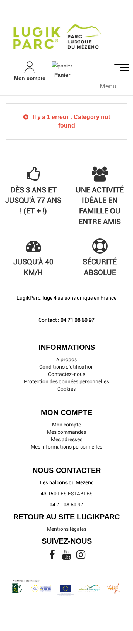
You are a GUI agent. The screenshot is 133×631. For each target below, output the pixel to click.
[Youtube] (67, 556)
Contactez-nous (66, 374)
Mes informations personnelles (66, 447)
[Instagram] (81, 556)
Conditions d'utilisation (66, 367)
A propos (66, 359)
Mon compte (66, 425)
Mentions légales (66, 529)
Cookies (66, 389)
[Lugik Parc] (66, 30)
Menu (108, 86)
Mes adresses (66, 439)
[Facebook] (52, 556)
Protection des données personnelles (66, 381)
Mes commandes (66, 432)
